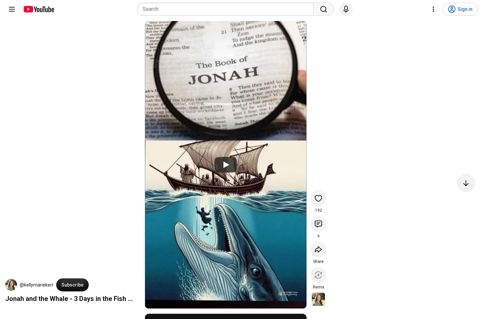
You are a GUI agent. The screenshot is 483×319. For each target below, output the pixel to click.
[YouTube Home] (38, 9)
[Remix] (318, 275)
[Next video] (466, 183)
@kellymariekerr (37, 284)
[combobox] (227, 9)
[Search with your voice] (346, 9)
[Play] (226, 165)
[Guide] (12, 9)
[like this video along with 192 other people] (318, 198)
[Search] (323, 9)
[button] (11, 285)
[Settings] (433, 9)
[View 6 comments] (318, 224)
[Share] (318, 249)
